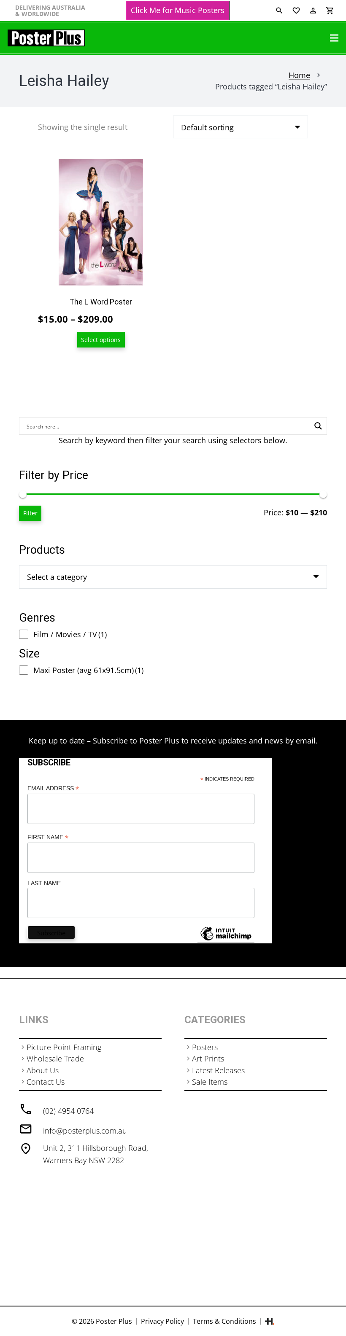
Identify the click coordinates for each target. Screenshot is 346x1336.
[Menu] (334, 37)
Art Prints (208, 1058)
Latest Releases (218, 1070)
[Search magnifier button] (318, 426)
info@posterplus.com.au (85, 1131)
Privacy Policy (162, 1321)
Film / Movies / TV (70, 634)
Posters (205, 1047)
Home (299, 75)
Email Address (53, 788)
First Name (47, 837)
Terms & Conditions (224, 1321)
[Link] (46, 38)
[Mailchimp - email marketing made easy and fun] (225, 940)
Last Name (44, 883)
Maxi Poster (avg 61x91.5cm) (88, 670)
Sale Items (209, 1082)
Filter (30, 513)
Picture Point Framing (64, 1047)
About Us (43, 1070)
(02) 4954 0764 (68, 1111)
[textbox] (57, 577)
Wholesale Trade (55, 1058)
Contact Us (46, 1082)
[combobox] (173, 577)
